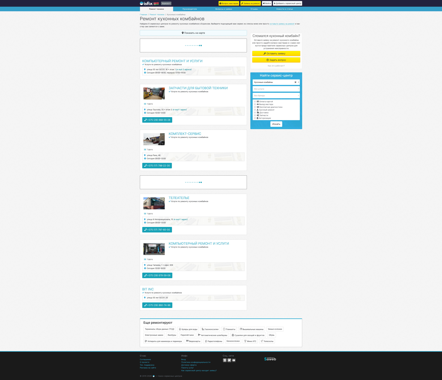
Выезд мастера (266, 104)
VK (225, 360)
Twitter (229, 360)
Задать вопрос (277, 60)
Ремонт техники (156, 9)
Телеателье (179, 198)
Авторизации (264, 118)
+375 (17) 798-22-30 (158, 165)
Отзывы (254, 9)
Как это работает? (276, 66)
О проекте (144, 362)
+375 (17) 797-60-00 (158, 229)
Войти (268, 3)
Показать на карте (194, 33)
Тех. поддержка (147, 365)
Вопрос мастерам (230, 3)
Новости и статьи (284, 9)
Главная (143, 14)
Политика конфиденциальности (195, 362)
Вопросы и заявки (223, 9)
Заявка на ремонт (252, 3)
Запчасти (263, 115)
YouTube (234, 360)
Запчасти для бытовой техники (198, 88)
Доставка (263, 112)
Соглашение (145, 359)
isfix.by (149, 3)
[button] (276, 82)
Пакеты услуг (187, 368)
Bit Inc (148, 289)
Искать (276, 124)
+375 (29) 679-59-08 (158, 275)
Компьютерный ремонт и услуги (172, 61)
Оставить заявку (275, 53)
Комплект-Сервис (185, 134)
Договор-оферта (188, 365)
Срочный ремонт (266, 110)
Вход (183, 359)
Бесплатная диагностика (270, 107)
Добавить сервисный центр (288, 3)
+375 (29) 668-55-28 (158, 120)
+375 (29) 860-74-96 (158, 305)
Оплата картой (266, 101)
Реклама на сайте (148, 368)
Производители (190, 9)
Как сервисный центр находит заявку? (199, 370)
